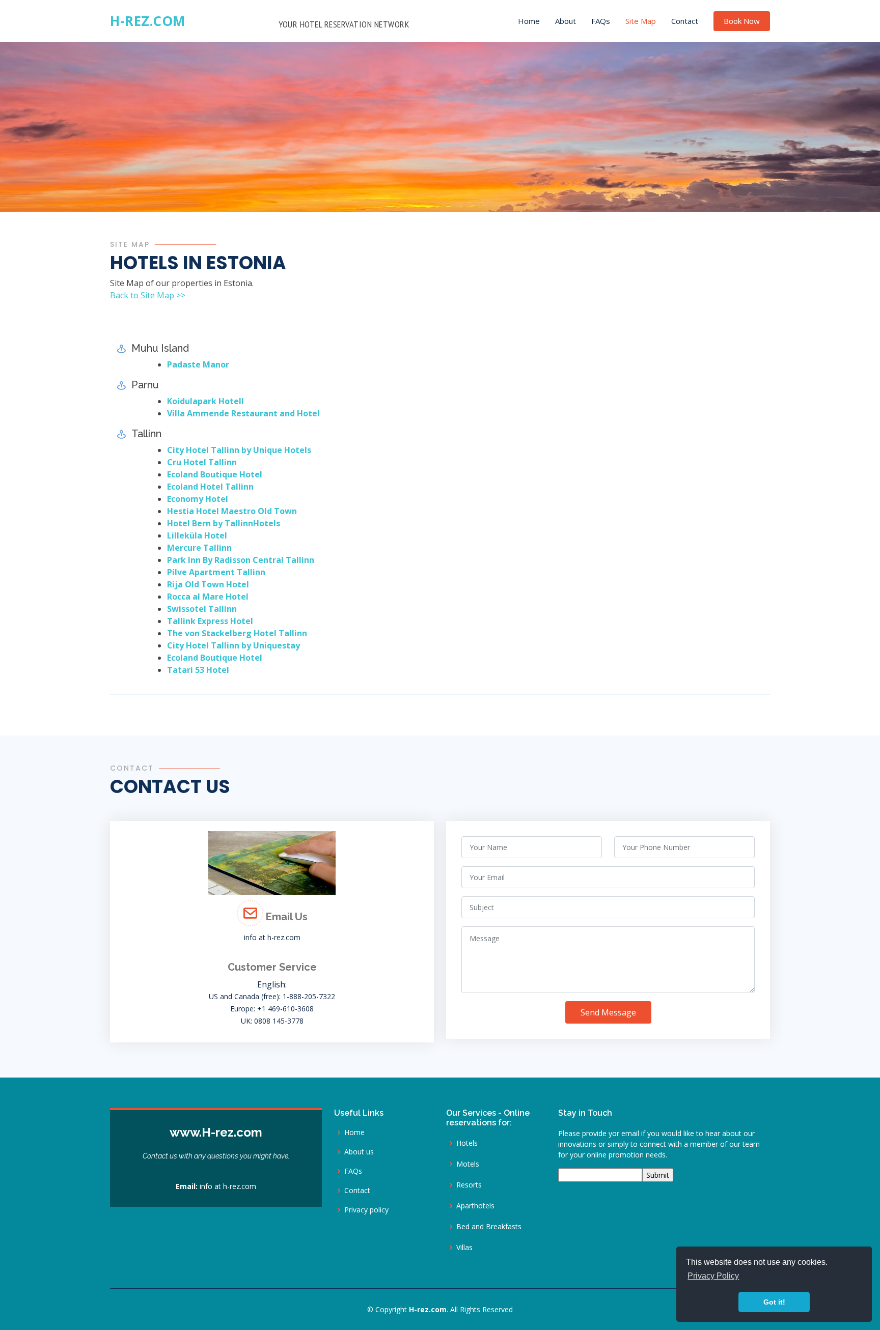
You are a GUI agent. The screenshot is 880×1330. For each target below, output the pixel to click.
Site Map (640, 21)
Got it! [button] (774, 1302)
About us (359, 1151)
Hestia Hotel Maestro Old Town (232, 511)
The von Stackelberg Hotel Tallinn (237, 633)
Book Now (742, 21)
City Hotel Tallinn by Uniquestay (233, 645)
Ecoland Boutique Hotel (214, 474)
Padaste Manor (198, 364)
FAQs (600, 21)
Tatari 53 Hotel (198, 669)
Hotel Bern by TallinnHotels (223, 523)
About (565, 21)
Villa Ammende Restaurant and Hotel (243, 413)
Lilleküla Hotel (197, 535)
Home (529, 21)
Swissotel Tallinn (202, 608)
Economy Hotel (197, 498)
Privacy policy (366, 1209)
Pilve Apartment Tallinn (216, 572)
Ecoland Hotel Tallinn (210, 486)
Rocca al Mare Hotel (208, 596)
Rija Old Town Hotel (208, 584)
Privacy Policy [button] (713, 1275)
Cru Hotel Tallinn (202, 462)
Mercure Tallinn (199, 547)
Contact (684, 21)
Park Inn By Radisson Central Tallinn (240, 559)
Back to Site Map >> (147, 295)
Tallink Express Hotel (210, 621)
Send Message (608, 1012)
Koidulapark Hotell (205, 401)
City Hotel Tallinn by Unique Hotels (239, 450)
